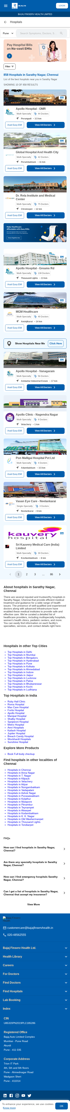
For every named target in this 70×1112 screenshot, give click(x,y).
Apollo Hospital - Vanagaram (35, 371)
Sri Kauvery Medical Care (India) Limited (37, 546)
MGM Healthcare (27, 311)
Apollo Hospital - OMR (31, 108)
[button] (35, 948)
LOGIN (62, 6)
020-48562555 (16, 934)
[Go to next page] (59, 574)
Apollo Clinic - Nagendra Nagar (37, 414)
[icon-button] (5, 22)
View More (33, 904)
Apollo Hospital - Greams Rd (35, 268)
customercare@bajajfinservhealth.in (30, 927)
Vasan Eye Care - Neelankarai (36, 501)
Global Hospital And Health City (37, 152)
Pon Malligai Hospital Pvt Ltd (35, 458)
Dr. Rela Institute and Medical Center (35, 197)
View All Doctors (43, 125)
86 (51, 574)
